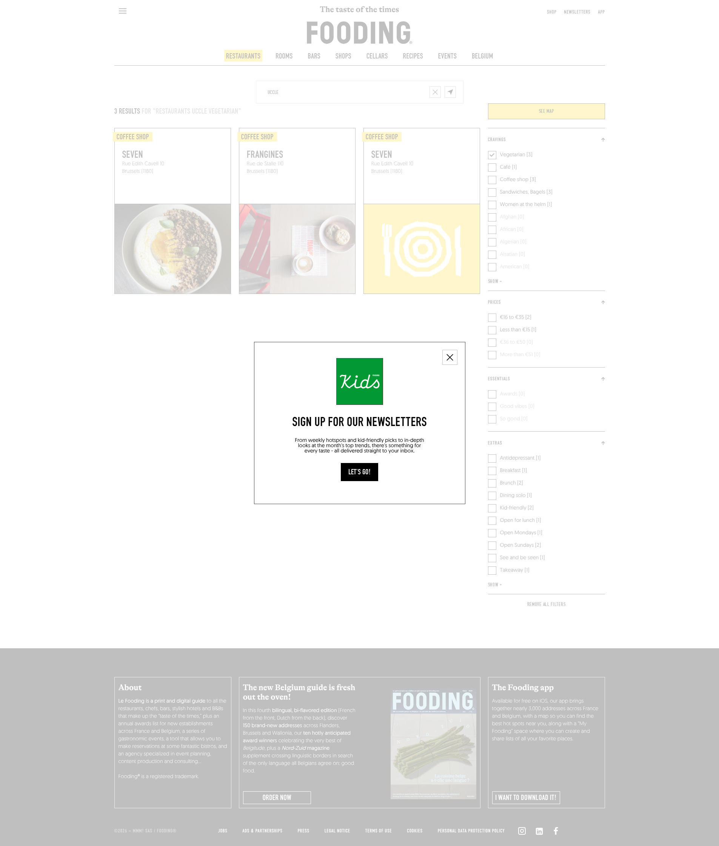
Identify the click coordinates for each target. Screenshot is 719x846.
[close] (449, 357)
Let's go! (359, 472)
